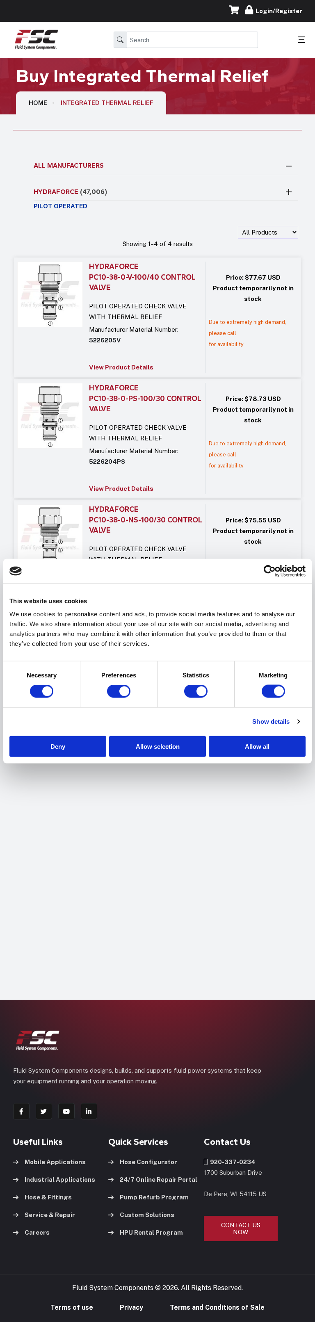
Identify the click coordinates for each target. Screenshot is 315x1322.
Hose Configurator (148, 1161)
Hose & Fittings (48, 1197)
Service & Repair (50, 1214)
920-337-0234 (232, 1161)
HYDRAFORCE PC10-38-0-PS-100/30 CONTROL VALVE (145, 398)
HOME (38, 102)
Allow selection (158, 746)
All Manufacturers (69, 165)
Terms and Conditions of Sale (217, 1307)
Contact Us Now (240, 1228)
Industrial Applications (60, 1179)
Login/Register (277, 10)
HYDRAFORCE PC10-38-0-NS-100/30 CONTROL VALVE (145, 520)
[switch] (110, 691)
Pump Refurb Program (154, 1197)
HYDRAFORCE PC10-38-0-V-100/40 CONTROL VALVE (142, 277)
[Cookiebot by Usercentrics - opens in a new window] (270, 571)
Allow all (257, 746)
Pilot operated (60, 206)
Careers (37, 1232)
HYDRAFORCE (70, 192)
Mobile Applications (55, 1161)
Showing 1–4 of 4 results (158, 243)
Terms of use (71, 1307)
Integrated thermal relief (107, 102)
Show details (271, 721)
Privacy (131, 1307)
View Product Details (121, 367)
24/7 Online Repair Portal (158, 1179)
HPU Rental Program (151, 1232)
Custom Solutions (147, 1214)
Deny (57, 746)
